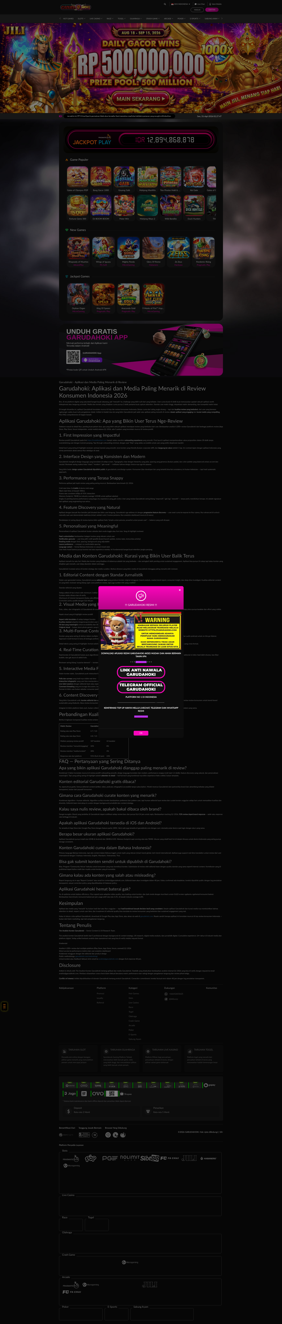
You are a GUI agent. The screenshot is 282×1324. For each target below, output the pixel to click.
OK (141, 733)
